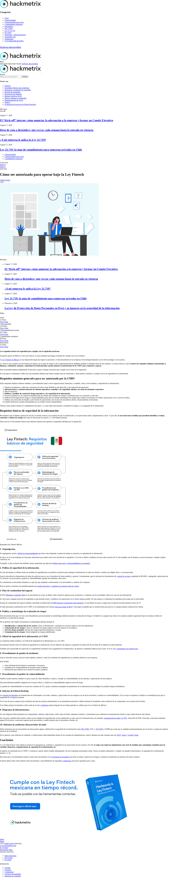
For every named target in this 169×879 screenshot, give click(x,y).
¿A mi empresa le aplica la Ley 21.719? (23, 139)
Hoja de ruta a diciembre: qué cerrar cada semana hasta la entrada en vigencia (46, 130)
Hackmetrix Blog (6, 850)
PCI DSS (8, 33)
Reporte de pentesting (12, 92)
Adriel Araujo (5, 180)
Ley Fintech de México (10, 360)
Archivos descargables (10, 47)
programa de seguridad (60, 757)
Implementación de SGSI (14, 100)
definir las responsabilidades (28, 553)
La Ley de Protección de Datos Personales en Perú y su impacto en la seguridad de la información (62, 308)
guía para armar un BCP (63, 607)
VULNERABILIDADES (14, 41)
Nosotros (8, 870)
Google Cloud (133, 735)
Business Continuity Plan (16, 595)
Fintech (7, 102)
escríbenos (44, 705)
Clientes (7, 868)
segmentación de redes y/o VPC (115, 718)
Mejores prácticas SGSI (13, 96)
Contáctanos (9, 872)
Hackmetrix (9, 26)
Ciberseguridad (10, 20)
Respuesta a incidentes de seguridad (18, 90)
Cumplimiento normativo (14, 24)
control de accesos (123, 576)
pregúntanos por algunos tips (127, 649)
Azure (124, 735)
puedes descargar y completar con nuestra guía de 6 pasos (58, 586)
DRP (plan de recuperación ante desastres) (68, 603)
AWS (7, 18)
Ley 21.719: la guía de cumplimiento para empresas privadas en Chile (41, 149)
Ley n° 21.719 (10, 31)
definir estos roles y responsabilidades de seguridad (71, 563)
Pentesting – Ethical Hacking (15, 35)
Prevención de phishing (13, 94)
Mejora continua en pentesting (15, 98)
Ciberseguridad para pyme (14, 22)
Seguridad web (10, 37)
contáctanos (67, 761)
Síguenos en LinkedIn (13, 876)
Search (25, 77)
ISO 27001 (9, 29)
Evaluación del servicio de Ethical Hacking (20, 104)
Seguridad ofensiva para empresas (17, 88)
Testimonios (9, 39)
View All (2, 111)
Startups (7, 86)
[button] (8, 64)
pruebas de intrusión (10, 695)
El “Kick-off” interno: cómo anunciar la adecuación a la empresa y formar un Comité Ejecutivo (56, 120)
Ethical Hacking (10, 856)
